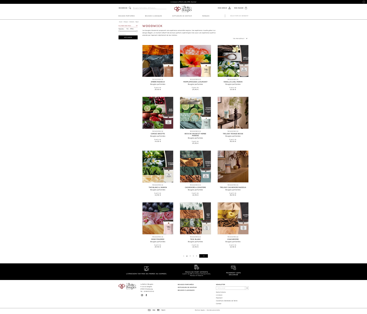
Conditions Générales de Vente (226, 301)
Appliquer (128, 37)
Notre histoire (221, 292)
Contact (218, 303)
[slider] (119, 31)
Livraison (219, 295)
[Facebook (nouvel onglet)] (146, 295)
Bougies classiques (153, 16)
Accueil (120, 21)
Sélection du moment (239, 16)
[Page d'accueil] (183, 9)
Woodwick (131, 21)
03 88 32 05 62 (149, 291)
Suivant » (203, 256)
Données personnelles (213, 310)
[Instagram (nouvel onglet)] (142, 295)
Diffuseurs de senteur (182, 16)
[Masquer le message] (364, 2)
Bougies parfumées (127, 16)
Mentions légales (200, 310)
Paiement (219, 298)
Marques (205, 16)
